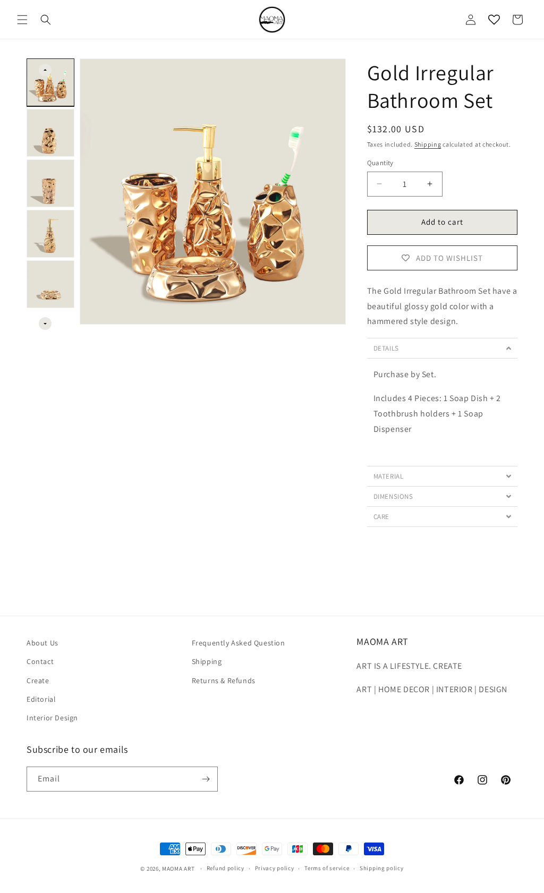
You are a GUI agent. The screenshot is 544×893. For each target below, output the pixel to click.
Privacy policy (274, 868)
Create (38, 680)
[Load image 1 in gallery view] (50, 82)
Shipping (427, 144)
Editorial (41, 699)
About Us (42, 643)
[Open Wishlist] (494, 19)
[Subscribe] (205, 779)
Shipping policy (382, 868)
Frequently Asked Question (238, 643)
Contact (40, 661)
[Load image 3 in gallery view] (50, 183)
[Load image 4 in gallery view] (50, 234)
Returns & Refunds (224, 680)
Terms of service (326, 868)
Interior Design (52, 717)
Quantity (380, 162)
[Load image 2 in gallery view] (50, 133)
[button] (22, 19)
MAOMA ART (178, 868)
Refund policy (225, 868)
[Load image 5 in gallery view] (50, 284)
